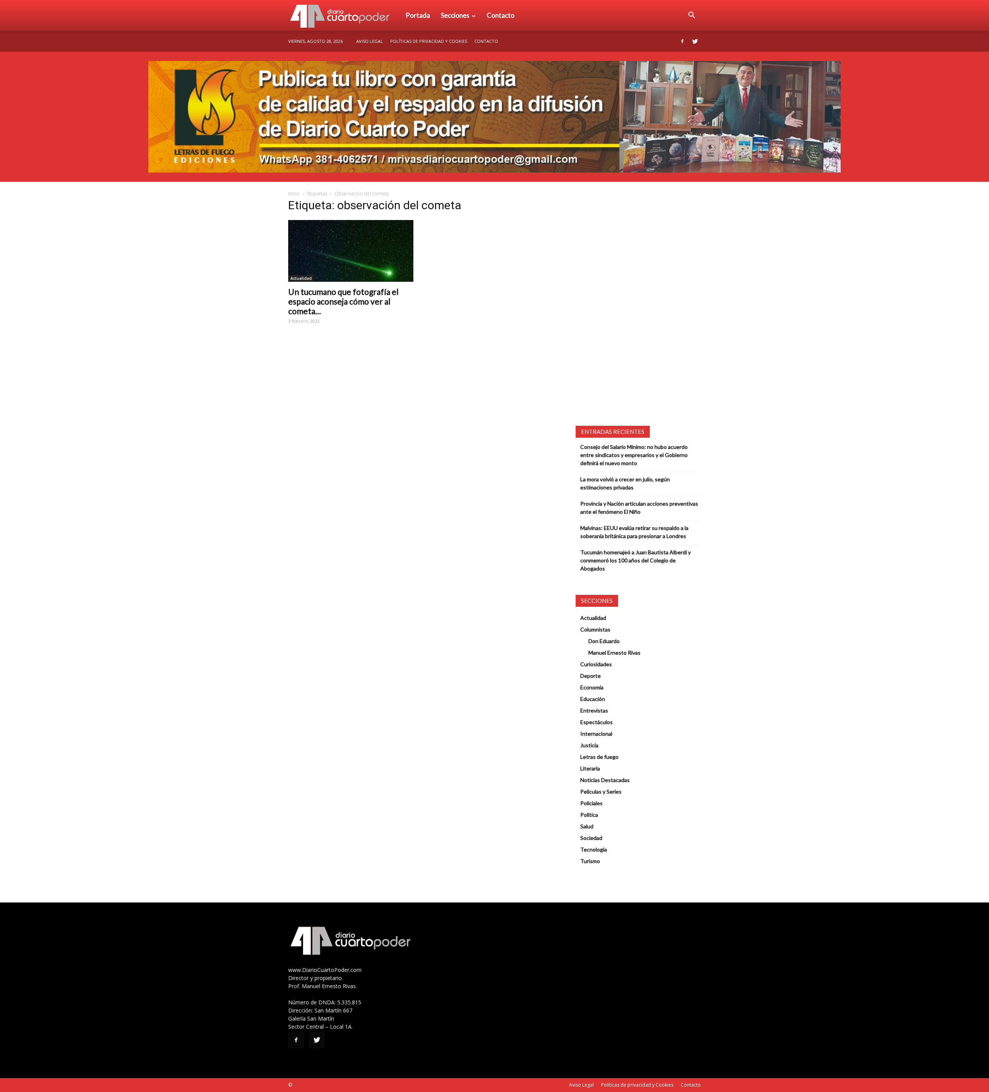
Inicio (294, 193)
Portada (418, 15)
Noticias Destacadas (605, 780)
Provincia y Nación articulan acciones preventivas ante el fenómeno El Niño (639, 507)
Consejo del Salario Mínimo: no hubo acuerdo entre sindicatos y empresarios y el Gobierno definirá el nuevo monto (634, 455)
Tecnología (593, 849)
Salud (586, 826)
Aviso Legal (369, 41)
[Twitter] (695, 41)
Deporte (590, 675)
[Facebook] (682, 41)
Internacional (596, 733)
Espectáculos (596, 722)
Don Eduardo (604, 641)
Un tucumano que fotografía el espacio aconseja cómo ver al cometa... (343, 301)
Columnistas (595, 629)
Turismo (590, 861)
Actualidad (301, 278)
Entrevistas (594, 710)
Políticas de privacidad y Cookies (428, 41)
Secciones (455, 15)
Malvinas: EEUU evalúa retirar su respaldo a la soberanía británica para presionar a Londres (634, 532)
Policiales (591, 803)
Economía (591, 687)
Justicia (589, 745)
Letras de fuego (599, 756)
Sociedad (591, 838)
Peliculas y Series (601, 791)
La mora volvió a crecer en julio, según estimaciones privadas (625, 483)
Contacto (501, 15)
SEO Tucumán (308, 1085)
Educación (592, 699)
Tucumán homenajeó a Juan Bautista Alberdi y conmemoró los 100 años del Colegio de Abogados (635, 560)
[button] (691, 15)
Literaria (590, 768)
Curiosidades (596, 664)
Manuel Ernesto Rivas (614, 652)
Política (589, 814)
